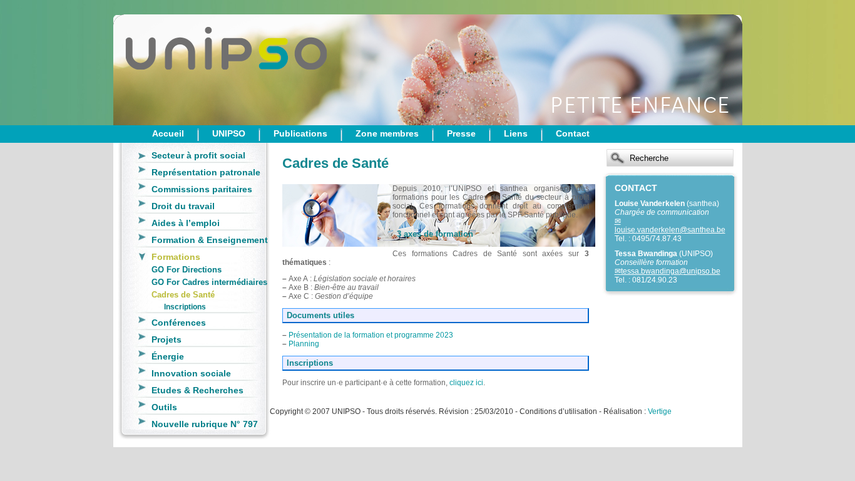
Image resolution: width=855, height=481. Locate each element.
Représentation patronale (205, 172)
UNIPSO (228, 133)
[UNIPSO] (175, 62)
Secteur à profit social (198, 155)
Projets (166, 339)
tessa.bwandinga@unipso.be (670, 271)
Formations (175, 257)
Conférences (178, 323)
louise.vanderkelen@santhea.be (670, 229)
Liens (516, 133)
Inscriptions (185, 307)
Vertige (660, 411)
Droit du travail (183, 206)
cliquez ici (466, 382)
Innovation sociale (191, 373)
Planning (304, 343)
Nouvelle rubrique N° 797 (204, 424)
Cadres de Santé (183, 294)
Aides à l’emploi (185, 223)
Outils (164, 407)
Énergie (167, 356)
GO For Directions (186, 269)
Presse (461, 133)
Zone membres (387, 133)
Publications (300, 133)
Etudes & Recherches (197, 390)
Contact (573, 133)
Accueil (168, 133)
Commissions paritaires (201, 189)
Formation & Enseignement (209, 240)
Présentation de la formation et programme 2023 (371, 335)
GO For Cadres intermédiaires (209, 282)
